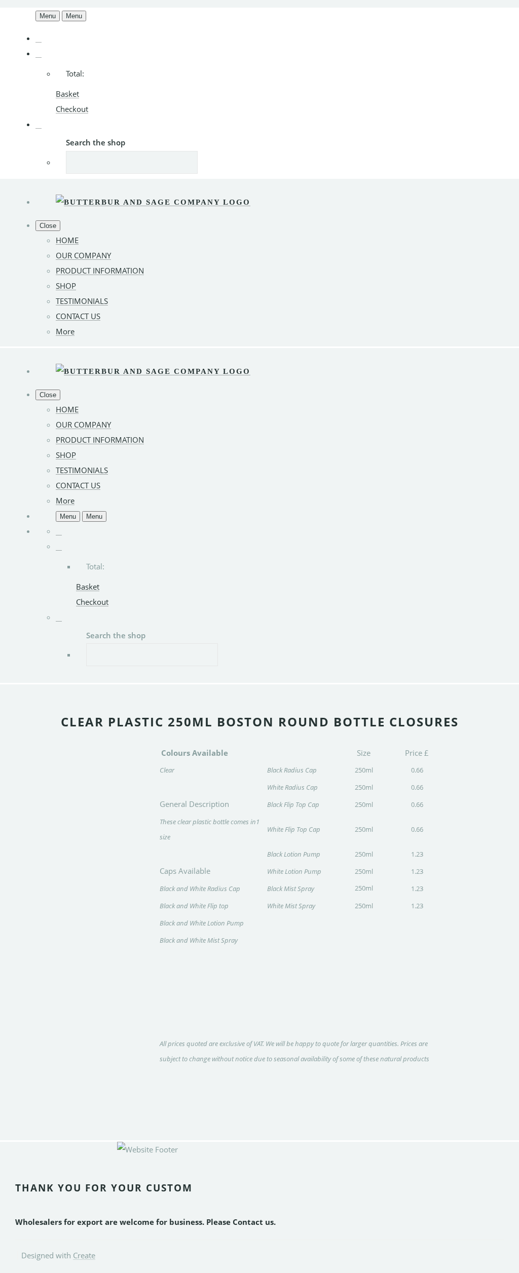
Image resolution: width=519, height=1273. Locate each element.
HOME (67, 240)
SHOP (66, 286)
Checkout (72, 109)
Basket (67, 94)
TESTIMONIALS (82, 301)
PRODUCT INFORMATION (100, 270)
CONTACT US (78, 316)
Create (84, 1255)
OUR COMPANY (83, 255)
